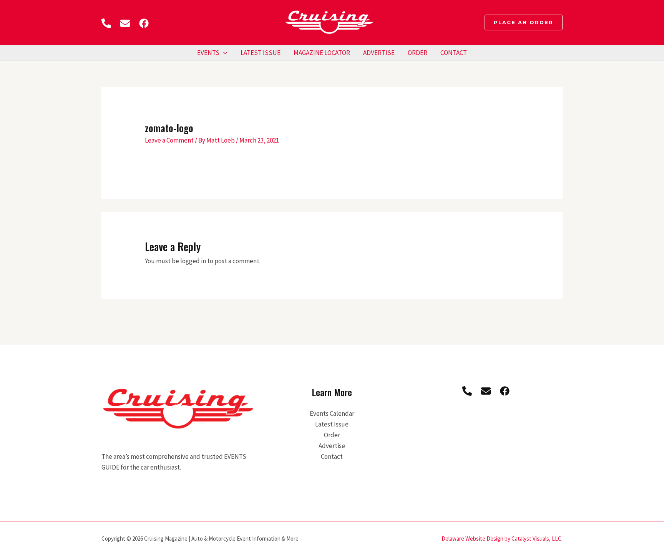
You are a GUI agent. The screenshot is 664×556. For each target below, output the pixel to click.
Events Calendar (332, 413)
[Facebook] (144, 23)
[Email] (125, 23)
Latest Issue (261, 52)
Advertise (379, 52)
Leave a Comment (169, 140)
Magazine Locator (322, 52)
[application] (223, 52)
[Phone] (106, 23)
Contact (453, 52)
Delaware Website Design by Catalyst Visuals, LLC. (502, 538)
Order (417, 52)
